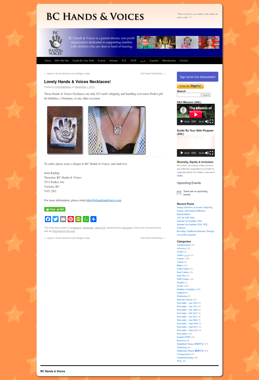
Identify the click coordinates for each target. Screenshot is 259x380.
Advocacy (181, 248)
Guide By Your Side (83, 60)
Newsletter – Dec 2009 (187, 309)
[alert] (196, 193)
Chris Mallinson (63, 86)
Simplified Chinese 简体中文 (190, 343)
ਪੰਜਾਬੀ (133, 60)
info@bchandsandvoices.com (103, 200)
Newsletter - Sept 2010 (94, 227)
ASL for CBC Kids (186, 217)
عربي (143, 60)
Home (48, 60)
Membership (169, 60)
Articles (113, 60)
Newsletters (182, 333)
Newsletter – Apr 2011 (187, 306)
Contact (184, 60)
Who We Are (62, 60)
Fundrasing (75, 227)
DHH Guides (183, 278)
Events (102, 60)
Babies (180, 265)
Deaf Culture (182, 272)
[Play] (182, 121)
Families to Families (186, 289)
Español (154, 60)
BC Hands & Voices (52, 371)
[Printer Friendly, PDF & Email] (54, 211)
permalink (127, 227)
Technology (182, 347)
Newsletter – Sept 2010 (187, 323)
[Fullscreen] (211, 121)
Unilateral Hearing (185, 357)
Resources (181, 340)
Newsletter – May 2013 (187, 330)
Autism (180, 261)
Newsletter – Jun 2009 (187, 319)
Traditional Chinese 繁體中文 (190, 350)
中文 (124, 60)
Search (181, 91)
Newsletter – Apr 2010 (187, 302)
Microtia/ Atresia (184, 299)
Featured (181, 292)
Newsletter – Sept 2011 (187, 326)
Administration (183, 244)
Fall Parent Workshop (153, 73)
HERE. (180, 175)
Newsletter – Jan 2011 (187, 316)
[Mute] (207, 121)
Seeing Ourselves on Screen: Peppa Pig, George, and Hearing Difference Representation (195, 211)
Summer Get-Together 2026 (189, 220)
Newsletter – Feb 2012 (187, 313)
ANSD (180, 251)
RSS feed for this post (64, 231)
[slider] (193, 153)
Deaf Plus (181, 275)
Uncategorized (183, 354)
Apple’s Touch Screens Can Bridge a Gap (67, 73)
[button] (195, 146)
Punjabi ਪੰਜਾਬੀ (183, 336)
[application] (196, 114)
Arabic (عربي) (183, 254)
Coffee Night (182, 268)
